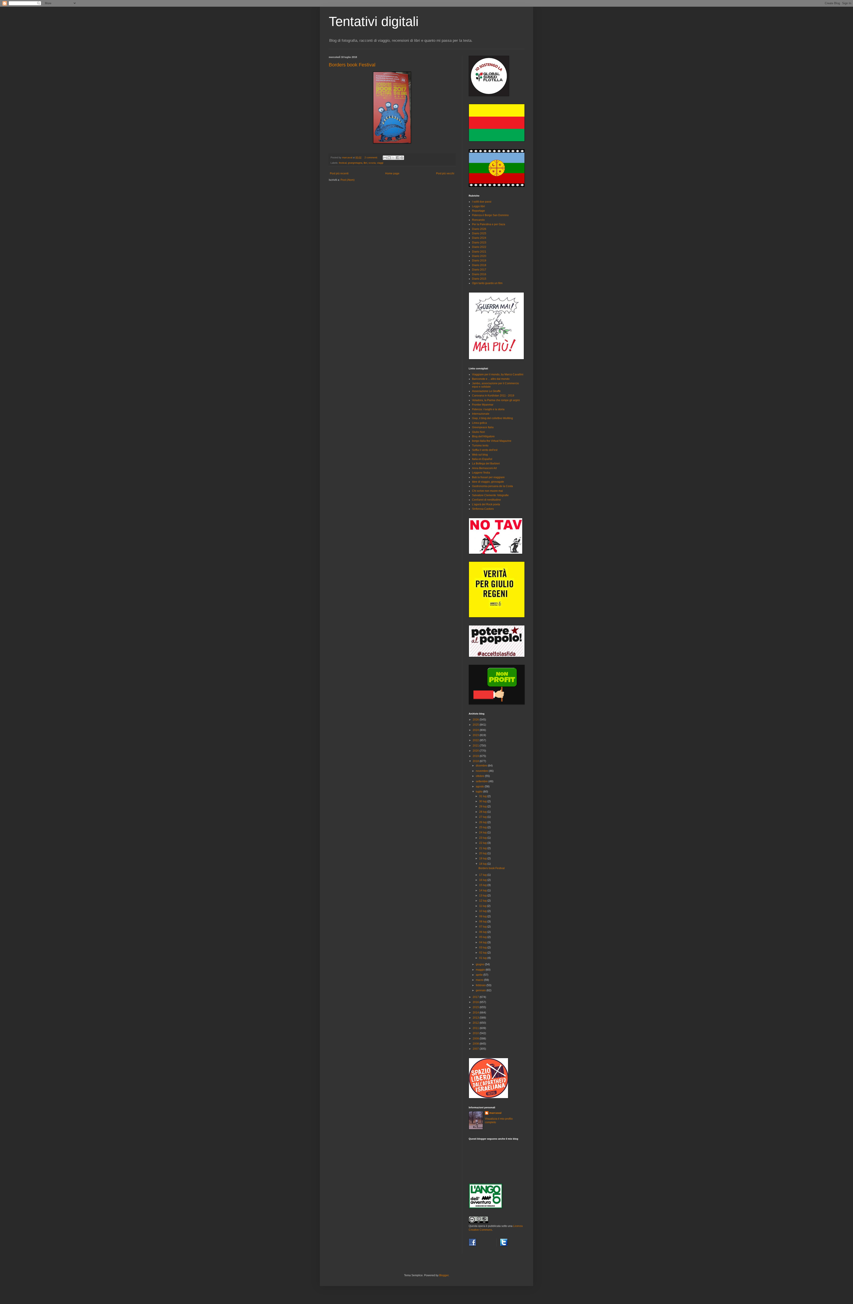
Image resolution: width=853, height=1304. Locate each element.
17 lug (483, 874)
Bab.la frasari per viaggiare (488, 477)
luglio (479, 791)
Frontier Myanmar (482, 404)
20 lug (483, 853)
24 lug (483, 832)
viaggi (380, 162)
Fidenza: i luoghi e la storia (488, 409)
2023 (476, 735)
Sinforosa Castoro (483, 508)
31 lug (483, 796)
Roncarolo (478, 219)
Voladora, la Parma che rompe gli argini (496, 400)
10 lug (483, 911)
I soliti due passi (481, 201)
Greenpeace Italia (483, 427)
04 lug (483, 942)
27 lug (483, 816)
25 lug (483, 827)
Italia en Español (482, 459)
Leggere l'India (481, 472)
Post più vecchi (445, 173)
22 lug (483, 842)
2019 (476, 756)
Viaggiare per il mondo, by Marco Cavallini (497, 374)
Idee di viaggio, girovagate (488, 481)
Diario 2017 (479, 269)
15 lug (483, 885)
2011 (476, 1028)
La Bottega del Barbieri (486, 463)
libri (365, 162)
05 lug (483, 937)
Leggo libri (478, 206)
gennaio (481, 990)
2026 (476, 719)
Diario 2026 (479, 229)
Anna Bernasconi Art (484, 468)
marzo (480, 979)
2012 (476, 1022)
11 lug (483, 906)
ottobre (480, 776)
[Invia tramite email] (385, 157)
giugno (480, 964)
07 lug (483, 926)
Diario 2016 (479, 274)
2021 (476, 745)
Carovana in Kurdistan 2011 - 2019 (493, 395)
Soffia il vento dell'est (484, 450)
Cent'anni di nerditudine (486, 499)
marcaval (495, 1113)
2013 (476, 1017)
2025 (476, 724)
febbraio (481, 985)
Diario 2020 (479, 256)
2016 (476, 1002)
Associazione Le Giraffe (486, 391)
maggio (481, 969)
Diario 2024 (479, 237)
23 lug (483, 837)
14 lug (483, 890)
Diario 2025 (479, 233)
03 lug (483, 947)
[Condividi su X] (393, 157)
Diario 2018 (479, 265)
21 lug (483, 848)
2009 (476, 1038)
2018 (476, 761)
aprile (479, 974)
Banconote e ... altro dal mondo (491, 378)
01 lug (483, 958)
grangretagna (355, 162)
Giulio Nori (478, 432)
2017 (476, 997)
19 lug (483, 858)
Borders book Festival (352, 65)
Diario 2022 (479, 247)
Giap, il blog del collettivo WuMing (492, 418)
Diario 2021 (479, 251)
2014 (476, 1012)
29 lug (483, 806)
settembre (482, 781)
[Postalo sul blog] (389, 157)
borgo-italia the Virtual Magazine (491, 440)
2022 (476, 740)
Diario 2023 (479, 242)
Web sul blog (480, 454)
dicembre (482, 765)
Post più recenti (339, 173)
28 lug (483, 811)
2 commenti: (371, 157)
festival (343, 162)
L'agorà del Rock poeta (486, 504)
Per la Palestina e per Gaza (488, 224)
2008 (476, 1043)
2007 (476, 1048)
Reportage (478, 210)
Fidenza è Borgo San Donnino (490, 215)
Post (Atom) (348, 179)
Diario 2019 (479, 260)
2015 (476, 1007)
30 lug (483, 801)
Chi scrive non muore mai (487, 490)
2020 (476, 750)
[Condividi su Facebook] (397, 157)
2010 (476, 1033)
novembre (482, 770)
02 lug (483, 952)
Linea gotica (479, 422)
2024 (476, 730)
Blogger (443, 1275)
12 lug (483, 900)
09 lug (483, 916)
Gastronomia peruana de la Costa (492, 486)
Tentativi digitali (374, 21)
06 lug (483, 932)
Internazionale (480, 413)
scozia (372, 162)
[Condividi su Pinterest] (402, 157)
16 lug (483, 880)
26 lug (483, 822)
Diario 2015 (479, 278)
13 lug (483, 895)
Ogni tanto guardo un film (487, 283)
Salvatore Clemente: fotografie (490, 495)
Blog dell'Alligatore (483, 436)
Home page (392, 173)
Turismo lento (480, 445)
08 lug (483, 921)
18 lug (483, 863)
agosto (480, 786)
